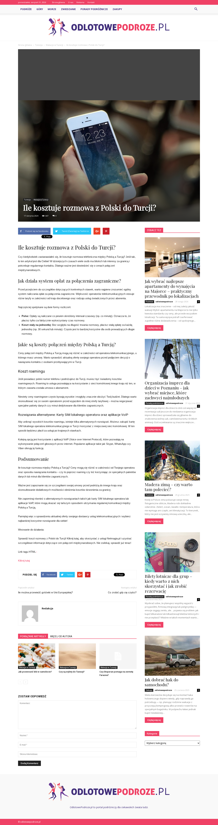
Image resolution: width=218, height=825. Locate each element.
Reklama (80, 2)
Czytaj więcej (154, 328)
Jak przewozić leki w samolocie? (35, 671)
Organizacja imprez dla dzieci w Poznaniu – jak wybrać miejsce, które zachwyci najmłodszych (167, 390)
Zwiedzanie (68, 9)
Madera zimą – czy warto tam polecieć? (168, 487)
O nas (70, 2)
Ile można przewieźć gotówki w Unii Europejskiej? (45, 592)
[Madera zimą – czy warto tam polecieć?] (172, 460)
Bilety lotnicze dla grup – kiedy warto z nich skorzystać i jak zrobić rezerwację (168, 583)
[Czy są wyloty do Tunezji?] (77, 656)
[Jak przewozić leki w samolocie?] (36, 656)
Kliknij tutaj (24, 560)
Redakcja (47, 608)
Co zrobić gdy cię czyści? (122, 592)
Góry (39, 9)
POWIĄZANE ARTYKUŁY (33, 636)
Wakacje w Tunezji (41, 199)
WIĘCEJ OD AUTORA (61, 636)
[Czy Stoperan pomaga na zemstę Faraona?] (118, 656)
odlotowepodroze (164, 301)
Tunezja (27, 199)
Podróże (26, 9)
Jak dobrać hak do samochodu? (161, 682)
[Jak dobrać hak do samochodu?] (172, 656)
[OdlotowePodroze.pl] (109, 27)
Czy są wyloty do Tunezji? (71, 671)
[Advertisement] (109, 75)
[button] (196, 9)
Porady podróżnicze (94, 9)
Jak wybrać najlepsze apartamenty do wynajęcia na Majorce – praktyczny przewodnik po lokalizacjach (172, 288)
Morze (52, 9)
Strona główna (58, 2)
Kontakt (91, 2)
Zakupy (117, 9)
